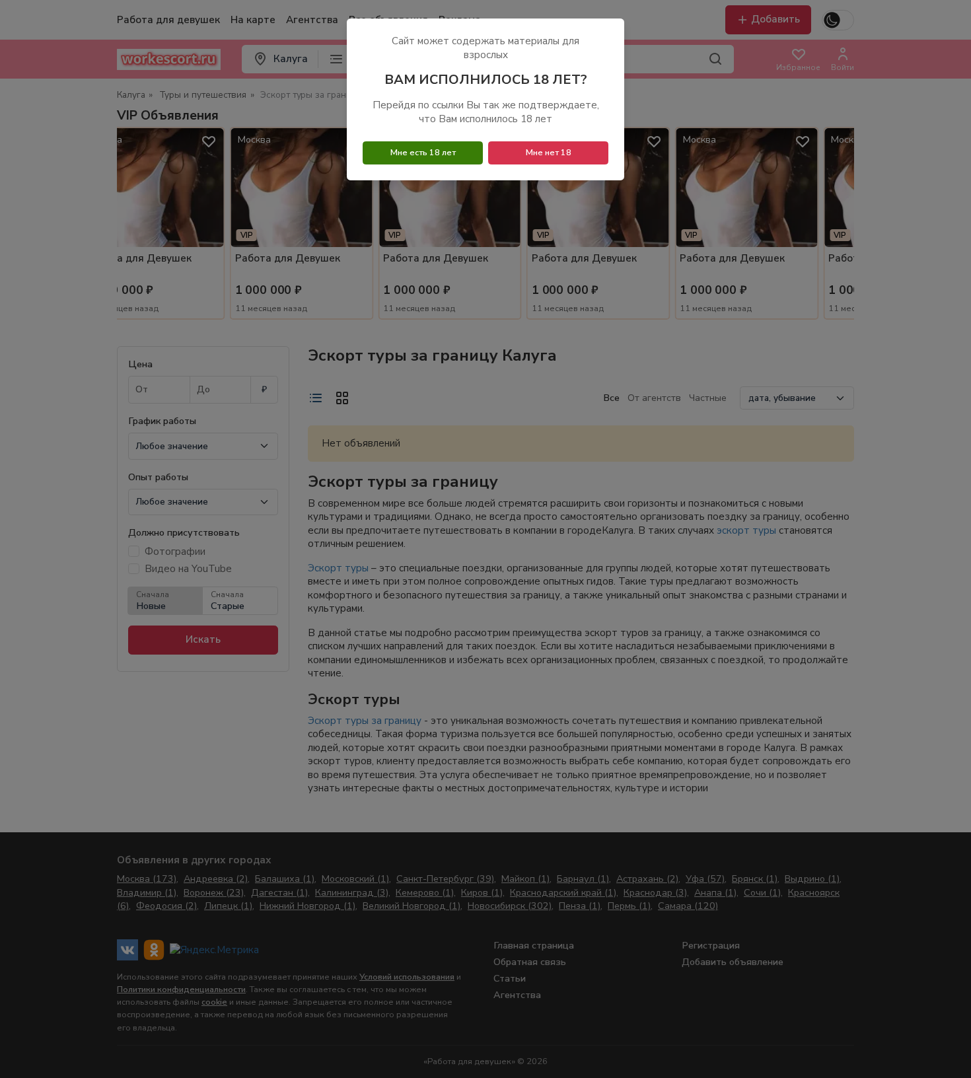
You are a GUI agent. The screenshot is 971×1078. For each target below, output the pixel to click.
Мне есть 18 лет (423, 153)
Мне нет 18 (548, 153)
